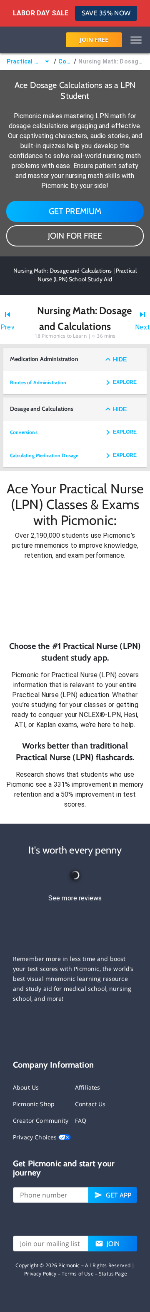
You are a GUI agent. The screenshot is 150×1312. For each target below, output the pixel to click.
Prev (7, 327)
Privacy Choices (35, 1137)
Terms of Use (78, 1273)
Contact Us (90, 1104)
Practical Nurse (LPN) (24, 61)
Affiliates (87, 1087)
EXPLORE (125, 382)
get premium (75, 211)
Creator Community (41, 1120)
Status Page (113, 1273)
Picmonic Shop (34, 1104)
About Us (26, 1087)
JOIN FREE (94, 40)
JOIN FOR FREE (75, 236)
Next (142, 327)
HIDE (120, 359)
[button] (75, 600)
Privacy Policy (40, 1273)
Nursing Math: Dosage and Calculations (110, 61)
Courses (65, 61)
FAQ (80, 1120)
